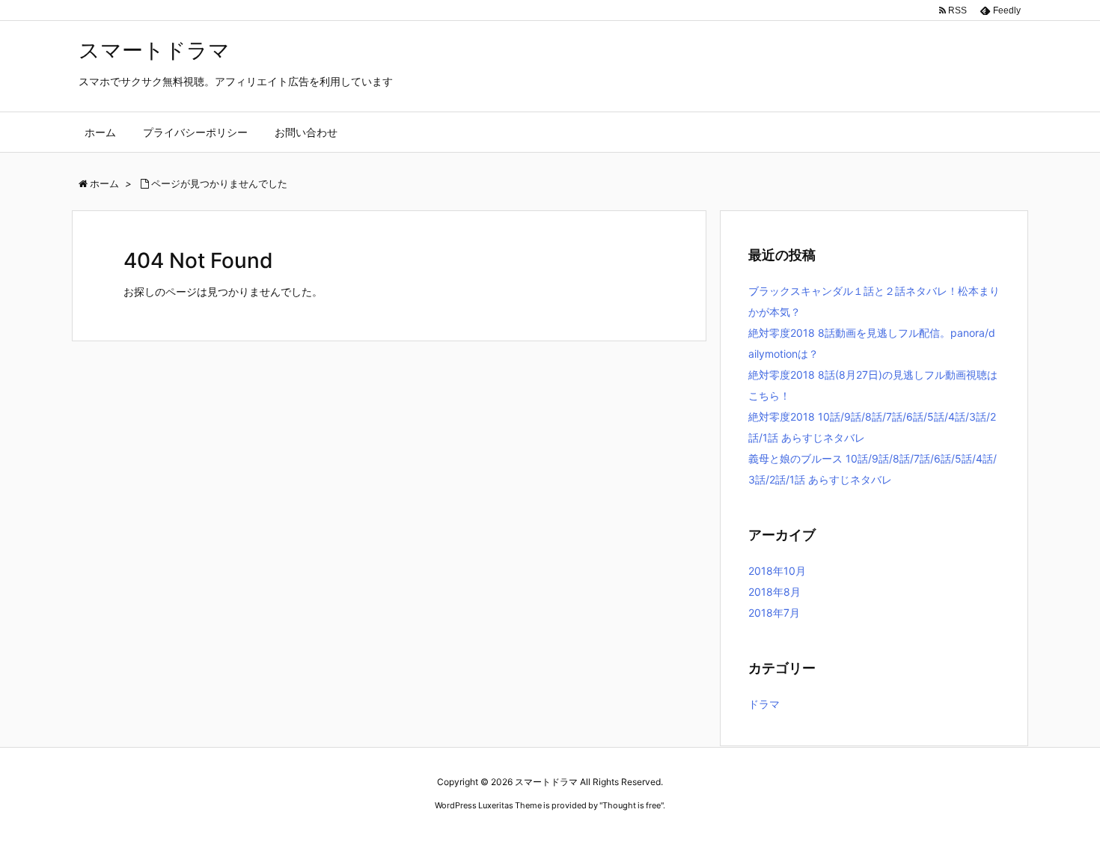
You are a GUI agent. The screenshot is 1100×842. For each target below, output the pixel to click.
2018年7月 (774, 612)
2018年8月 (774, 591)
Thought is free (631, 805)
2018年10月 (777, 570)
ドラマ (764, 704)
